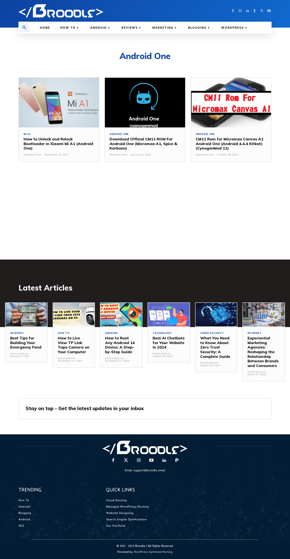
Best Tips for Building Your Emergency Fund (25, 343)
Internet (17, 333)
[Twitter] (261, 10)
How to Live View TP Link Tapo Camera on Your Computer (73, 345)
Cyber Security (212, 333)
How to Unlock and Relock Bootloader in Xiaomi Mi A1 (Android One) (58, 144)
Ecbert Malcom (19, 353)
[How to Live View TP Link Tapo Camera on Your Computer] (74, 315)
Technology (162, 333)
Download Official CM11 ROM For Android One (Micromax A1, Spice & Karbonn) (143, 144)
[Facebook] (232, 10)
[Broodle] (79, 10)
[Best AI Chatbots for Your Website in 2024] (169, 315)
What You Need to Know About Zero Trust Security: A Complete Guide (215, 347)
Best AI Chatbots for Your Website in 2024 (168, 343)
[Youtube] (269, 10)
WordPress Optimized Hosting (153, 551)
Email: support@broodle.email (145, 470)
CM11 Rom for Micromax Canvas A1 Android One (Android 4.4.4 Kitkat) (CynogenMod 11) (229, 144)
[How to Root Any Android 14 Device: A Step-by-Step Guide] (121, 315)
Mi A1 (27, 134)
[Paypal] (177, 460)
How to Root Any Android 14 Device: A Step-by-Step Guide (120, 345)
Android (111, 333)
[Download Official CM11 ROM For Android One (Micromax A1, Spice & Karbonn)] (145, 102)
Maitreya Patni (32, 154)
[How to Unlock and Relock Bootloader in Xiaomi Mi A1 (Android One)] (59, 102)
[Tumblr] (254, 10)
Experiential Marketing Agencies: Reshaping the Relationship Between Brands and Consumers (263, 352)
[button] (24, 27)
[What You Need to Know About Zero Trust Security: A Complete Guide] (216, 315)
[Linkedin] (247, 10)
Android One (119, 134)
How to (64, 333)
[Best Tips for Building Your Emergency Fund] (26, 315)
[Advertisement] (145, 217)
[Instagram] (240, 10)
